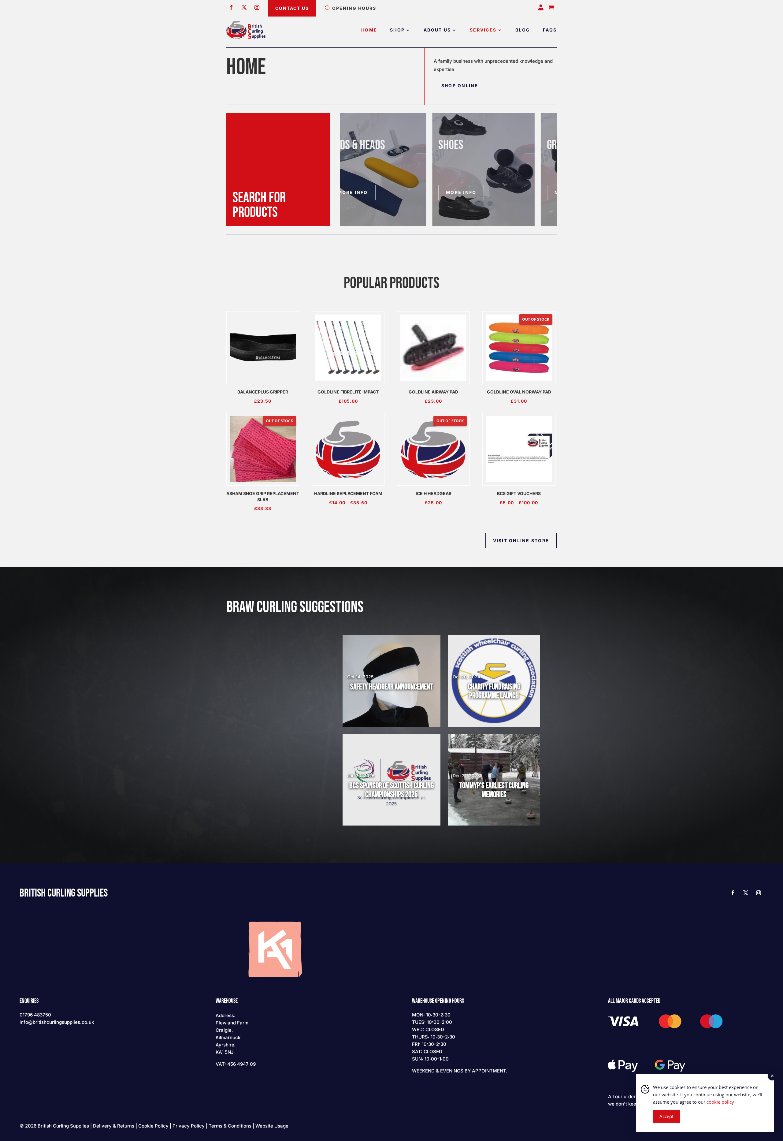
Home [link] (369, 29)
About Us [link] (437, 29)
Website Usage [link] (271, 1126)
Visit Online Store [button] (521, 540)
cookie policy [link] (720, 1102)
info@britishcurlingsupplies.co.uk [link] (57, 1022)
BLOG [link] (522, 29)
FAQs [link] (550, 29)
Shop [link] (397, 29)
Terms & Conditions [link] (230, 1126)
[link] (245, 29)
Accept (666, 1116)
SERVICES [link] (483, 29)
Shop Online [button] (459, 85)
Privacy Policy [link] (189, 1126)
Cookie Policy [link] (153, 1126)
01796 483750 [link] (35, 1015)
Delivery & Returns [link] (113, 1126)
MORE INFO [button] (369, 192)
